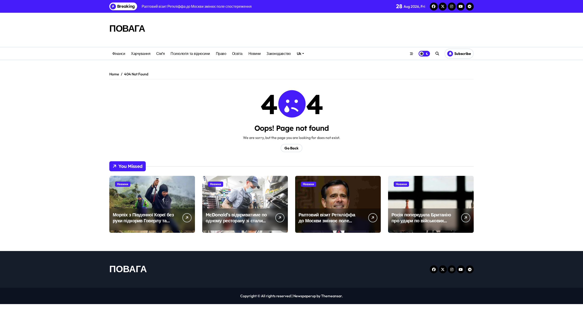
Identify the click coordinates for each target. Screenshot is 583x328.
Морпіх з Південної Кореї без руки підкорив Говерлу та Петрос (143, 220)
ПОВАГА (127, 28)
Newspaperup (304, 296)
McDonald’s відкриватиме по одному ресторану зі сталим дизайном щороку (236, 220)
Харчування (140, 53)
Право (221, 53)
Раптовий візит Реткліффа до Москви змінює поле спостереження (327, 220)
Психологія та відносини (190, 53)
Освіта (237, 53)
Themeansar (331, 296)
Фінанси (118, 53)
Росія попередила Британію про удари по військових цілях (421, 220)
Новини (254, 53)
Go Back (291, 148)
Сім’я (160, 53)
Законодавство (278, 53)
